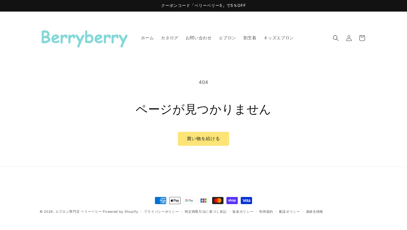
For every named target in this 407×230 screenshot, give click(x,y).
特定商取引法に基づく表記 (205, 211)
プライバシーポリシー (161, 211)
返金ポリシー (242, 211)
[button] (335, 38)
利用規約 (266, 211)
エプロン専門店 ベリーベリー (78, 211)
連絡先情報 (315, 211)
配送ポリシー (289, 211)
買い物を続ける (203, 138)
